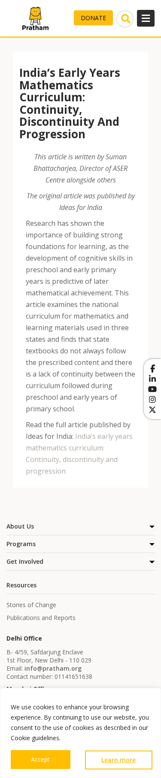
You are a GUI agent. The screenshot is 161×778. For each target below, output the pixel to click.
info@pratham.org (53, 668)
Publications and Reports (41, 618)
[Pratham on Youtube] (152, 389)
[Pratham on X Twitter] (152, 409)
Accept (40, 759)
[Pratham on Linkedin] (152, 379)
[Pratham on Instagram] (152, 399)
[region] (80, 733)
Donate (93, 18)
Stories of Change (31, 605)
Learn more (118, 760)
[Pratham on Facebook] (152, 368)
